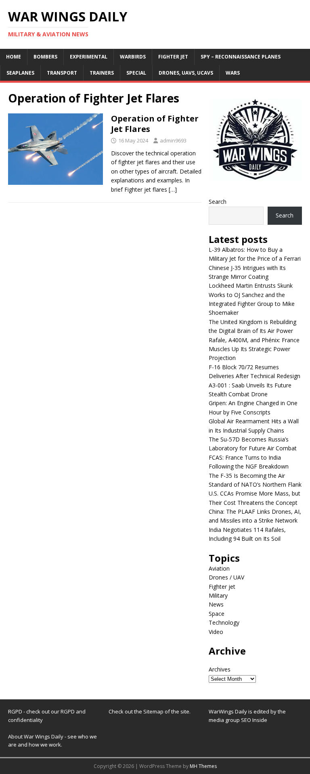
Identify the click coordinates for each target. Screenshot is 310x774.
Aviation (219, 568)
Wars (233, 72)
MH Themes (203, 766)
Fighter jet (173, 56)
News (216, 604)
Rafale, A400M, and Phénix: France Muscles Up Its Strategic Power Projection (254, 349)
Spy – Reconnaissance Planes (241, 56)
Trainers (102, 72)
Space (216, 613)
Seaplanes (20, 72)
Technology (224, 622)
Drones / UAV (226, 577)
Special (136, 72)
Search (217, 201)
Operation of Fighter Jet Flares (155, 123)
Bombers (45, 56)
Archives (219, 669)
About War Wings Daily (35, 736)
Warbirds (133, 56)
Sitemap (154, 711)
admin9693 (173, 140)
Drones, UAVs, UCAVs (186, 72)
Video (216, 632)
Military (218, 595)
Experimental (88, 56)
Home (13, 56)
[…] (173, 189)
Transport (62, 72)
